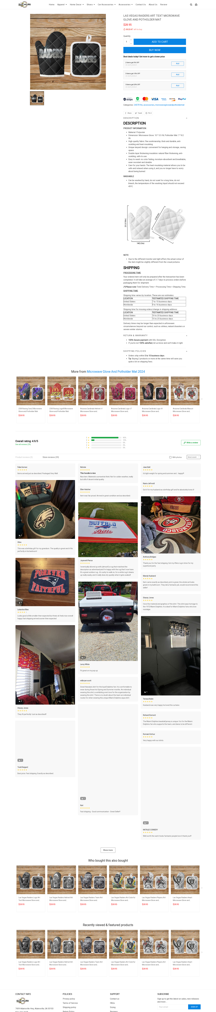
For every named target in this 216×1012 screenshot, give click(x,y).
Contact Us (141, 4)
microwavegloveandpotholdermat (169, 105)
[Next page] (202, 399)
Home (51, 4)
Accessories (124, 4)
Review (163, 4)
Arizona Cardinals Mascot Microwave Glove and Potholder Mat (183, 410)
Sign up (194, 1007)
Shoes (90, 4)
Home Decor (76, 4)
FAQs (112, 1003)
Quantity (126, 36)
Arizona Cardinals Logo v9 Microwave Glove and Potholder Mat (152, 410)
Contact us (114, 999)
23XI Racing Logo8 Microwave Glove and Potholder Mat (61, 410)
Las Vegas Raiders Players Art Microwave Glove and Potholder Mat (154, 899)
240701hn (138, 105)
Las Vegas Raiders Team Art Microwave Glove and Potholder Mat (91, 899)
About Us (153, 4)
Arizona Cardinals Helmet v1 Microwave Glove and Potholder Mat (91, 410)
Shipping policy (69, 1007)
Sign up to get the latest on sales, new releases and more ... (178, 1000)
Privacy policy (69, 999)
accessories (149, 105)
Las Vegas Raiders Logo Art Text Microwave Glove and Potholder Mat (29, 899)
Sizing (113, 1007)
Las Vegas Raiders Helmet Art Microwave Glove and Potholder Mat (61, 899)
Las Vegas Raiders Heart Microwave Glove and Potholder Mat (182, 899)
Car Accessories (105, 4)
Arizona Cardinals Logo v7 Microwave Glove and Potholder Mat (121, 410)
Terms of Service (70, 1003)
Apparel (61, 4)
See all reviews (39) (23, 444)
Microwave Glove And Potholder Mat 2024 (116, 371)
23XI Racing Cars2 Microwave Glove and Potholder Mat (30, 410)
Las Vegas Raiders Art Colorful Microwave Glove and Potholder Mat (123, 899)
